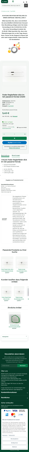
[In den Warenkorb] (2, 58)
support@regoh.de (17, 389)
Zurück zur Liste (5, 11)
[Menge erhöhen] (25, 134)
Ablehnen (14, 446)
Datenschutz (12, 435)
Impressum (4, 435)
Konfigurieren (14, 442)
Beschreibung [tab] (5, 155)
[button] (23, 2)
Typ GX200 (11, 106)
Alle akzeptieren (14, 438)
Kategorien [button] (5, 336)
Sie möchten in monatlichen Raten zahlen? (14, 147)
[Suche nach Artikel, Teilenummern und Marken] (26, 5)
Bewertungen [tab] (16, 155)
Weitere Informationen (14, 148)
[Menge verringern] (4, 134)
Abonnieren (22, 365)
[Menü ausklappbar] (4, 1)
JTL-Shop (17, 450)
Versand (15, 116)
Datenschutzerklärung (8, 358)
